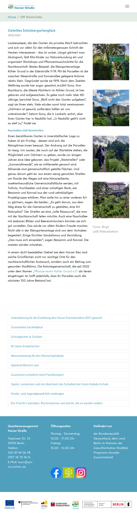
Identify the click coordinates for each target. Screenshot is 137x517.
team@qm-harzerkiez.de (20, 464)
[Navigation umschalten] (127, 6)
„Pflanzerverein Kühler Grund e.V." (55, 271)
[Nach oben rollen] (128, 508)
